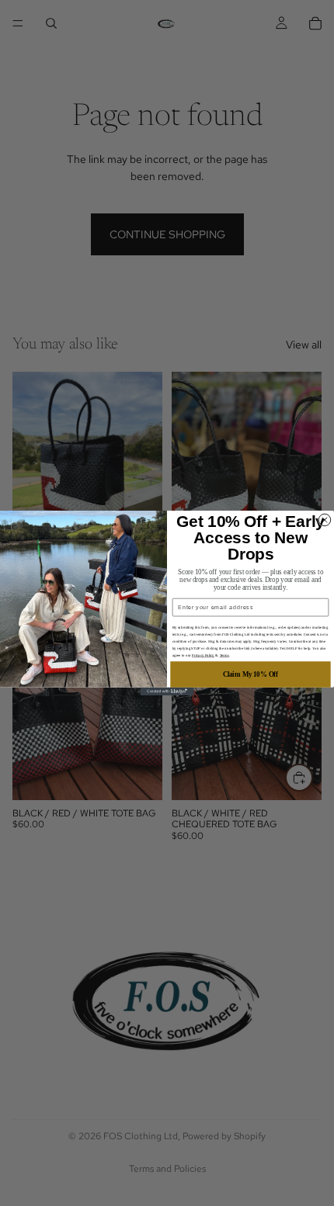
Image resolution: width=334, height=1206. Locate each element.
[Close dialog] (324, 519)
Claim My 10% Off (251, 674)
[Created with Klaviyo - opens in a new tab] (167, 691)
